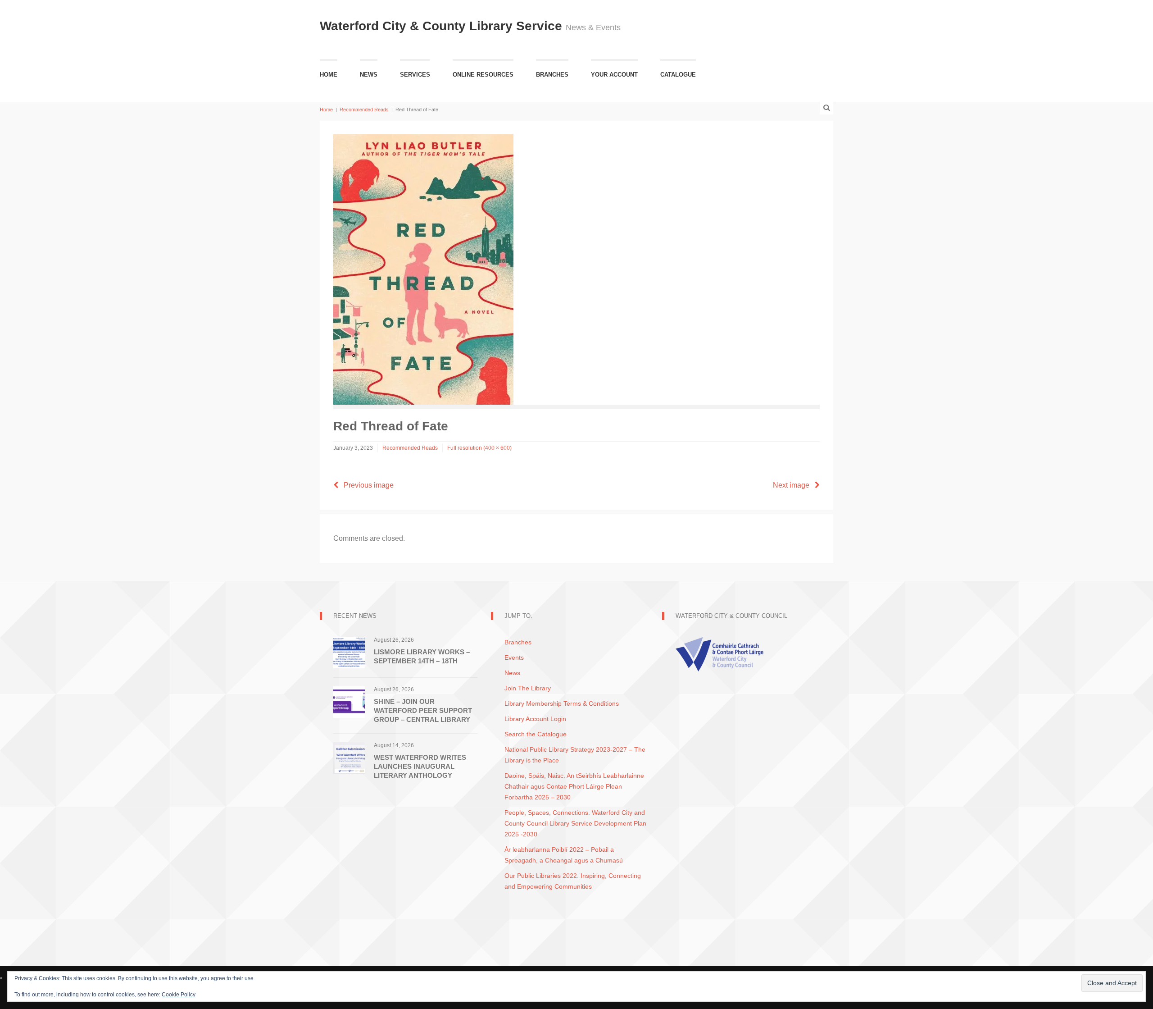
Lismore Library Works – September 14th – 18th (422, 656)
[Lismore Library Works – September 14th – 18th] (349, 652)
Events (514, 657)
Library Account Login (535, 718)
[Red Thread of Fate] (423, 269)
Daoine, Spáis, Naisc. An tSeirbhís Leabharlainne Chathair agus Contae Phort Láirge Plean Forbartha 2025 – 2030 (574, 786)
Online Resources (483, 74)
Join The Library (527, 688)
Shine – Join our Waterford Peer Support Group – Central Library (423, 710)
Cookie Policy (178, 994)
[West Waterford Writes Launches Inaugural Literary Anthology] (349, 757)
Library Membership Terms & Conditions (561, 703)
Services (415, 74)
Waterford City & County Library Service (443, 26)
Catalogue (678, 74)
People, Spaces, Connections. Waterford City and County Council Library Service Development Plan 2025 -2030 (575, 823)
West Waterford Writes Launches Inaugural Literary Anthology (420, 766)
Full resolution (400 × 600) (479, 448)
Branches (552, 74)
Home (328, 74)
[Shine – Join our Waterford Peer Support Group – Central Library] (349, 701)
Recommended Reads (364, 109)
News (368, 74)
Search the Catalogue (535, 734)
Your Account (614, 74)
